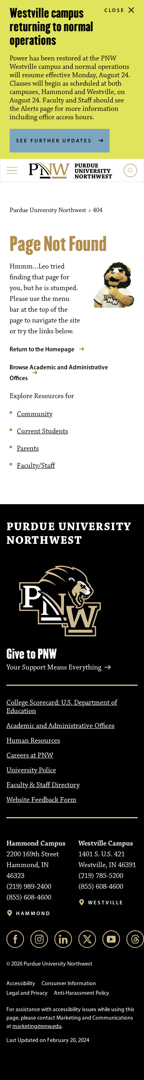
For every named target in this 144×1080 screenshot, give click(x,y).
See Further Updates (54, 140)
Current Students (42, 431)
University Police (31, 770)
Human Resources (33, 740)
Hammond (33, 913)
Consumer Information (69, 983)
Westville (106, 903)
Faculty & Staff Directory (43, 785)
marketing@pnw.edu (37, 1026)
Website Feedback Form (41, 799)
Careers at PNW (29, 755)
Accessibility (20, 983)
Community (34, 414)
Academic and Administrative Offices (60, 725)
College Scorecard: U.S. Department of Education (61, 706)
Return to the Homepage (42, 349)
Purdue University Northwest (68, 533)
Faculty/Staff (36, 465)
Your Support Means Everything (53, 667)
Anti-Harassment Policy (81, 993)
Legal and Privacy (27, 993)
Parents (28, 448)
